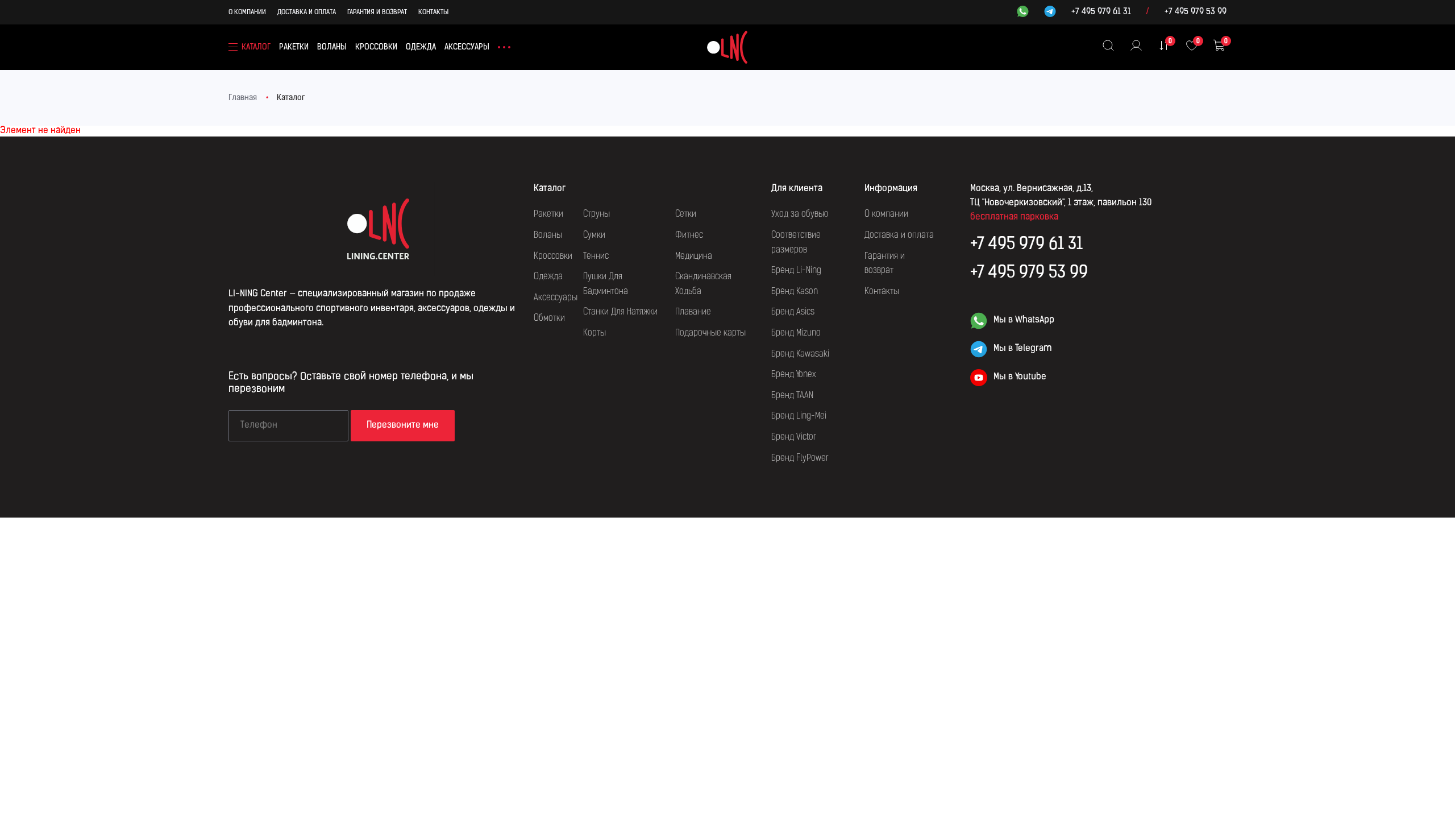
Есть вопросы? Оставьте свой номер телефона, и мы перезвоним (350, 383)
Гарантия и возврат (377, 12)
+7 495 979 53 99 (1196, 12)
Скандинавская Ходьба (703, 284)
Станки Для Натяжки (620, 312)
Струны (596, 214)
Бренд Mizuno (796, 333)
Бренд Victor (793, 437)
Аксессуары (466, 47)
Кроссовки (376, 47)
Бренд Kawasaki (800, 354)
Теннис (596, 256)
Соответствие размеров (796, 243)
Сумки (594, 235)
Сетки (685, 214)
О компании (247, 12)
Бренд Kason (794, 291)
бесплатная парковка (1014, 217)
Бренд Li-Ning (796, 270)
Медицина (693, 256)
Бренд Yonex (793, 374)
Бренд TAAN (792, 395)
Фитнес (689, 235)
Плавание (693, 312)
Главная (242, 98)
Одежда (421, 47)
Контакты (433, 12)
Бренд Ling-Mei (798, 416)
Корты (594, 333)
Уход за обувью (799, 214)
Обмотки (549, 318)
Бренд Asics (792, 312)
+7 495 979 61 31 (1101, 12)
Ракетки (294, 47)
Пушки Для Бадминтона (605, 284)
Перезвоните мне (403, 425)
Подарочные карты (710, 333)
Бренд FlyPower (800, 458)
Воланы (332, 47)
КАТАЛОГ (256, 47)
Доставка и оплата (306, 12)
